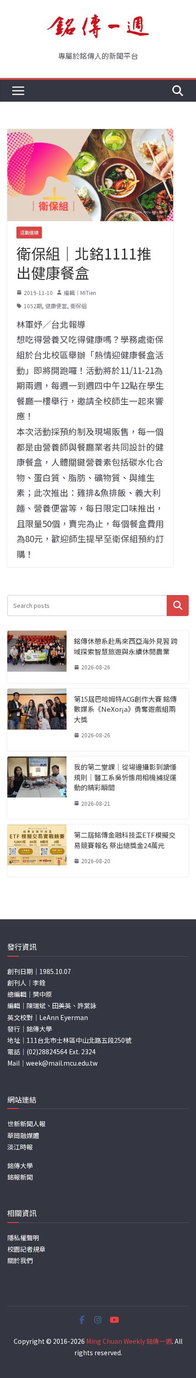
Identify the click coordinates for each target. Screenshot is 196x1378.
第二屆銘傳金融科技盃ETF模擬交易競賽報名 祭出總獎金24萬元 (124, 840)
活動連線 (29, 232)
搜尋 (178, 605)
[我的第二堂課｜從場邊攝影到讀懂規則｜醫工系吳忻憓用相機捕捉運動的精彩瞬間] (37, 787)
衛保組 (78, 306)
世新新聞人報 (26, 1123)
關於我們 (20, 1260)
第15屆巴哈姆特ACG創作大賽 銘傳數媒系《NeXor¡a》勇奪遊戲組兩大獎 (125, 709)
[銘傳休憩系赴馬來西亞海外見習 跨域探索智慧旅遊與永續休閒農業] (37, 657)
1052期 (33, 306)
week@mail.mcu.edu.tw (62, 1062)
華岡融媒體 (23, 1135)
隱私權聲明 (23, 1237)
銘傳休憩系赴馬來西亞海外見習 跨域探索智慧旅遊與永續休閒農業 (126, 646)
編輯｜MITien (80, 292)
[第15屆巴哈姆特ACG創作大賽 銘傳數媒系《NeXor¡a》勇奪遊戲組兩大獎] (37, 720)
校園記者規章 (26, 1249)
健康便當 (56, 306)
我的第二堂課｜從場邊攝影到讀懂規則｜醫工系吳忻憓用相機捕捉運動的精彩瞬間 (125, 777)
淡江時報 (20, 1146)
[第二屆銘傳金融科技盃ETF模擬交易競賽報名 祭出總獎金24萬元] (37, 850)
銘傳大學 (20, 1165)
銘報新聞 (20, 1176)
